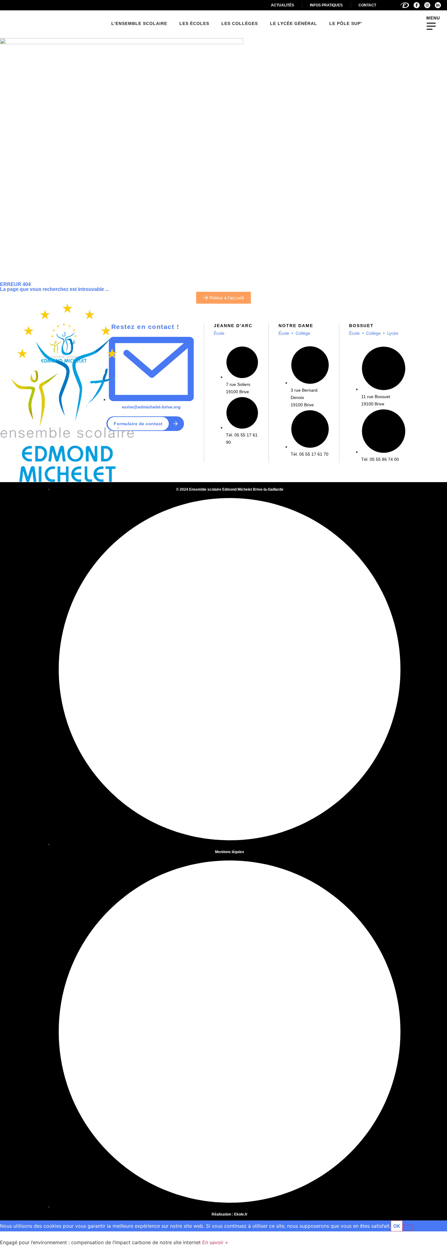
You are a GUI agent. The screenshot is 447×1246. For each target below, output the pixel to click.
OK (396, 1226)
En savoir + (215, 1242)
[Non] (408, 1227)
